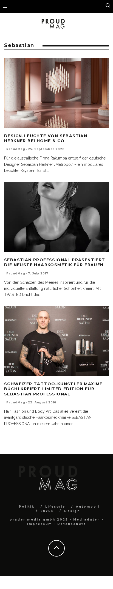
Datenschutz (71, 524)
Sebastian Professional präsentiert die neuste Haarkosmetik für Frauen (54, 262)
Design (72, 511)
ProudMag (15, 149)
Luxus (47, 511)
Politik (27, 506)
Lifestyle (55, 506)
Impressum (39, 524)
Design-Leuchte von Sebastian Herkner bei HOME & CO (45, 138)
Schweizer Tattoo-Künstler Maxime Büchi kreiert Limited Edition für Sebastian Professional (53, 388)
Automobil (88, 506)
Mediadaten (86, 519)
